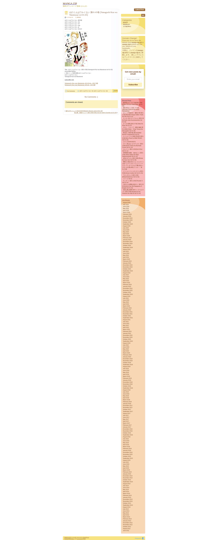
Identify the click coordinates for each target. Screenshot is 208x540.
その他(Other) (127, 26)
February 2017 (127, 425)
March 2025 (126, 236)
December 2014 (127, 476)
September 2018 (128, 388)
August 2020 (126, 343)
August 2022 (126, 296)
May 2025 (126, 232)
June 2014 (126, 487)
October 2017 (127, 409)
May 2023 (126, 278)
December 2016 (127, 429)
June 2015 (126, 464)
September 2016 (128, 435)
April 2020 (126, 351)
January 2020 (127, 357)
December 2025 (127, 218)
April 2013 (126, 515)
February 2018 (127, 401)
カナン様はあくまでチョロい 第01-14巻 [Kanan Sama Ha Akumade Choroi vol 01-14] (132, 145)
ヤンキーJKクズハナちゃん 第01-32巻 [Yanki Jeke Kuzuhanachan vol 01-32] (133, 120)
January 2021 (127, 333)
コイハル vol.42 (127, 178)
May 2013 (126, 513)
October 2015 (127, 456)
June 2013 (126, 511)
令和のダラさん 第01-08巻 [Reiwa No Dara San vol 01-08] (132, 159)
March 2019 (126, 376)
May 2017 (126, 419)
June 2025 (126, 230)
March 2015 (126, 470)
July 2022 (126, 298)
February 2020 (127, 355)
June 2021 (126, 323)
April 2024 (126, 257)
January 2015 (127, 474)
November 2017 (127, 407)
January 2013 (127, 521)
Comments (79, 538)
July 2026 (126, 204)
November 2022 (127, 290)
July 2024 (126, 251)
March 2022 (126, 306)
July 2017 (126, 415)
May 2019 (126, 372)
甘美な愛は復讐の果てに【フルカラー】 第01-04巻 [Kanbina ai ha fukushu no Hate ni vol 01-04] (133, 191)
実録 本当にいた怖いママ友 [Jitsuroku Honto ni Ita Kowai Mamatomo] (130, 109)
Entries (66, 538)
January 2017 (127, 427)
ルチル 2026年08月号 (129, 142)
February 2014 (127, 495)
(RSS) (69, 538)
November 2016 (127, 431)
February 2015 (127, 472)
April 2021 (126, 327)
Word (84, 537)
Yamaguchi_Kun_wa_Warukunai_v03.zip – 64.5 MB (80, 85)
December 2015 (127, 452)
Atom (72, 538)
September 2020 (128, 341)
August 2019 (126, 366)
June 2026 (126, 206)
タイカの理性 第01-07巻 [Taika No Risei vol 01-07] (132, 124)
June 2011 (126, 530)
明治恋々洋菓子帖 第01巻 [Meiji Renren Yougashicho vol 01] (131, 133)
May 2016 (126, 442)
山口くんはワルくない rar (86, 91)
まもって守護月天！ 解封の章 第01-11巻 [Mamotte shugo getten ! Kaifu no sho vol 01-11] (133, 114)
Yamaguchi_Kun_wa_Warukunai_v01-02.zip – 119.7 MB (81, 83)
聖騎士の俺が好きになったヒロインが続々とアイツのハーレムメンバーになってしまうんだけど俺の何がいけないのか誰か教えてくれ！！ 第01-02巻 (133, 165)
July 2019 (126, 368)
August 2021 (126, 319)
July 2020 (126, 345)
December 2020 (127, 335)
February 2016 (127, 448)
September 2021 (128, 318)
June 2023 (126, 277)
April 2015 (126, 468)
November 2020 (127, 337)
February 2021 (127, 331)
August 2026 (126, 202)
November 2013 (127, 501)
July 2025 (126, 228)
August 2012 (126, 528)
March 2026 (126, 212)
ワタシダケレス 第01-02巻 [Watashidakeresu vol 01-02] (130, 176)
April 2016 (126, 444)
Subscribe (133, 85)
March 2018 (126, 400)
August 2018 (126, 390)
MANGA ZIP (67, 537)
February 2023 (127, 284)
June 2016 (126, 441)
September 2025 (128, 224)
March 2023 (126, 282)
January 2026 (127, 216)
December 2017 (127, 405)
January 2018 (127, 403)
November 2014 (127, 478)
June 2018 (126, 394)
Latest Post (139, 9)
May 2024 (126, 255)
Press (87, 537)
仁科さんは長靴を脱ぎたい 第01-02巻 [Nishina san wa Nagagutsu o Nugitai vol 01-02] (133, 186)
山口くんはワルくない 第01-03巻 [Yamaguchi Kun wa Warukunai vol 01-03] (93, 13)
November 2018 (127, 384)
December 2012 (127, 523)
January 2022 (127, 310)
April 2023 (126, 280)
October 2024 (127, 245)
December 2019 (127, 359)
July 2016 (126, 439)
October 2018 (127, 386)
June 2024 (126, 253)
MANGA (79, 17)
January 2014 (127, 497)
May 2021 (126, 325)
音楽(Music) (126, 24)
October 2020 (127, 339)
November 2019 (127, 360)
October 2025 (127, 222)
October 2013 (127, 503)
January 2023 (127, 286)
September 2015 (128, 458)
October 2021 (127, 316)
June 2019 (126, 370)
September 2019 (128, 364)
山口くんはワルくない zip (101, 91)
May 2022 (126, 302)
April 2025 (126, 234)
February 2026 (127, 214)
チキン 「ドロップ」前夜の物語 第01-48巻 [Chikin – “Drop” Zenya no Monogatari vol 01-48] (132, 129)
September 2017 (128, 411)
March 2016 (126, 446)
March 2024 (126, 259)
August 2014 (126, 483)
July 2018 (126, 392)
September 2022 (128, 294)
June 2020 (126, 347)
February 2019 (127, 378)
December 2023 (127, 265)
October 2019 (127, 362)
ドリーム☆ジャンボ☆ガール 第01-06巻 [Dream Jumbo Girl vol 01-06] (132, 172)
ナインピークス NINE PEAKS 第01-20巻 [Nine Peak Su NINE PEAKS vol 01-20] (133, 138)
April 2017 (126, 421)
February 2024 (127, 261)
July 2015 (126, 462)
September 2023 (128, 271)
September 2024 (128, 247)
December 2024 (127, 241)
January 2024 (127, 263)
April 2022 (126, 304)
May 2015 (126, 466)
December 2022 (127, 288)
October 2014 (127, 480)
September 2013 (128, 505)
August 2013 (126, 507)
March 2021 (126, 329)
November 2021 (127, 314)
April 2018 (126, 398)
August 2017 (126, 413)
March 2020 (126, 353)
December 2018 (127, 382)
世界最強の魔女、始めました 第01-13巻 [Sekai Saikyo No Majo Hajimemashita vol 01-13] (132, 154)
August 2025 (126, 226)
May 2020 (126, 349)
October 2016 (127, 433)
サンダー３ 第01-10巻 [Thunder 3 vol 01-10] (132, 181)
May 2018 (126, 396)
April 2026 (126, 210)
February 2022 (127, 308)
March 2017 (126, 423)
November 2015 (127, 454)
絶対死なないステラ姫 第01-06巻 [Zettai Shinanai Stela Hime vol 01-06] (132, 104)
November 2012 (127, 524)
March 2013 (126, 517)
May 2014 (126, 489)
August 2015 (126, 460)
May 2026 (126, 208)
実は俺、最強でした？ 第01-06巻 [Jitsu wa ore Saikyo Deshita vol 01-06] (95, 112)
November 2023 (127, 267)
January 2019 (127, 380)
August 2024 (126, 249)
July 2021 (126, 321)
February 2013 (127, 519)
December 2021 (127, 312)
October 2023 (127, 269)
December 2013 (127, 499)
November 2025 (127, 220)
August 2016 (126, 437)
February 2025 (127, 237)
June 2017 (126, 417)
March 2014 (126, 493)
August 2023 (126, 273)
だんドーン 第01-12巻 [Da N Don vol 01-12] (132, 150)
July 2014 (126, 485)
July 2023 (126, 275)
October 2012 (127, 526)
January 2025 (127, 239)
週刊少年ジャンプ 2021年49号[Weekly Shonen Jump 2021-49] (84, 111)
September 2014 (128, 482)
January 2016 (127, 450)
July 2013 (126, 509)
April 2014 (126, 491)
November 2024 (127, 243)
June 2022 (126, 300)
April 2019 (126, 374)
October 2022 (127, 292)
